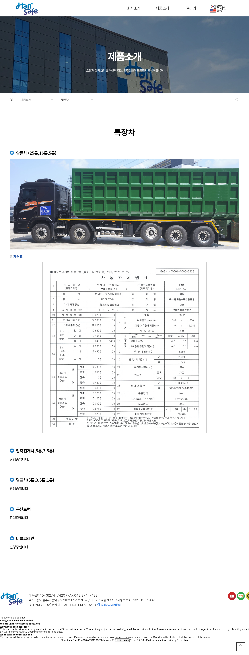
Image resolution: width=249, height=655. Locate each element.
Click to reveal (122, 640)
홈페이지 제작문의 (111, 605)
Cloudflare (182, 640)
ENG (219, 10)
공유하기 (234, 99)
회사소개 (134, 8)
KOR (219, 6)
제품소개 (162, 8)
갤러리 (191, 8)
